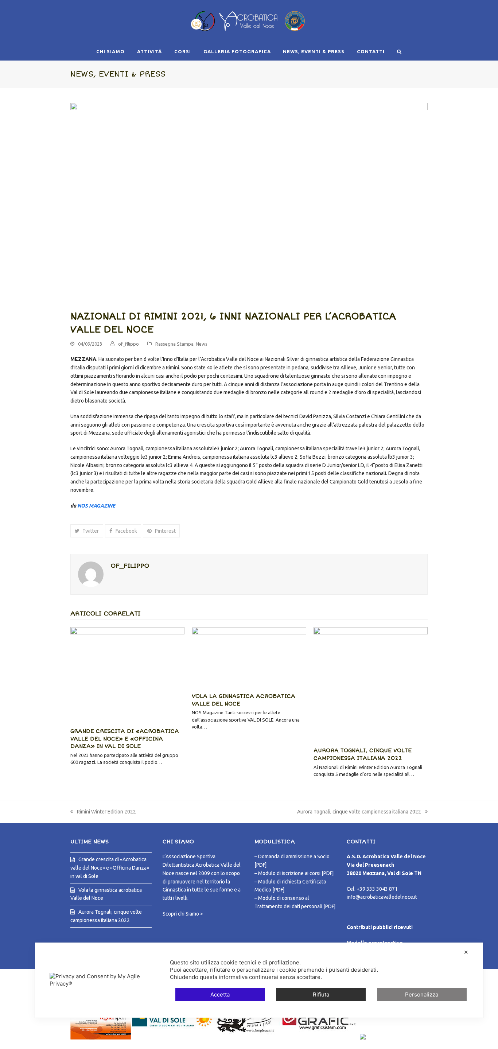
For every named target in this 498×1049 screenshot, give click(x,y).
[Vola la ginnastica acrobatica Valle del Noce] (249, 657)
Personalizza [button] (421, 994)
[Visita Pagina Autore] (91, 573)
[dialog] (259, 980)
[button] (399, 51)
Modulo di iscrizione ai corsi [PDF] (296, 873)
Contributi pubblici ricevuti (380, 927)
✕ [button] (466, 952)
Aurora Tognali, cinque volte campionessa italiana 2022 (359, 812)
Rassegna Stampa (174, 343)
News (201, 343)
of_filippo (128, 343)
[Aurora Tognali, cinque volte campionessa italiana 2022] (371, 684)
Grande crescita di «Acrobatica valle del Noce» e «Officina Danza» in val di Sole (124, 738)
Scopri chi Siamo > (183, 914)
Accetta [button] (220, 994)
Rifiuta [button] (321, 994)
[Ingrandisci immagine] (249, 202)
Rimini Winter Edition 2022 (103, 812)
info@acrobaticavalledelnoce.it (382, 897)
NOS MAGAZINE (96, 506)
